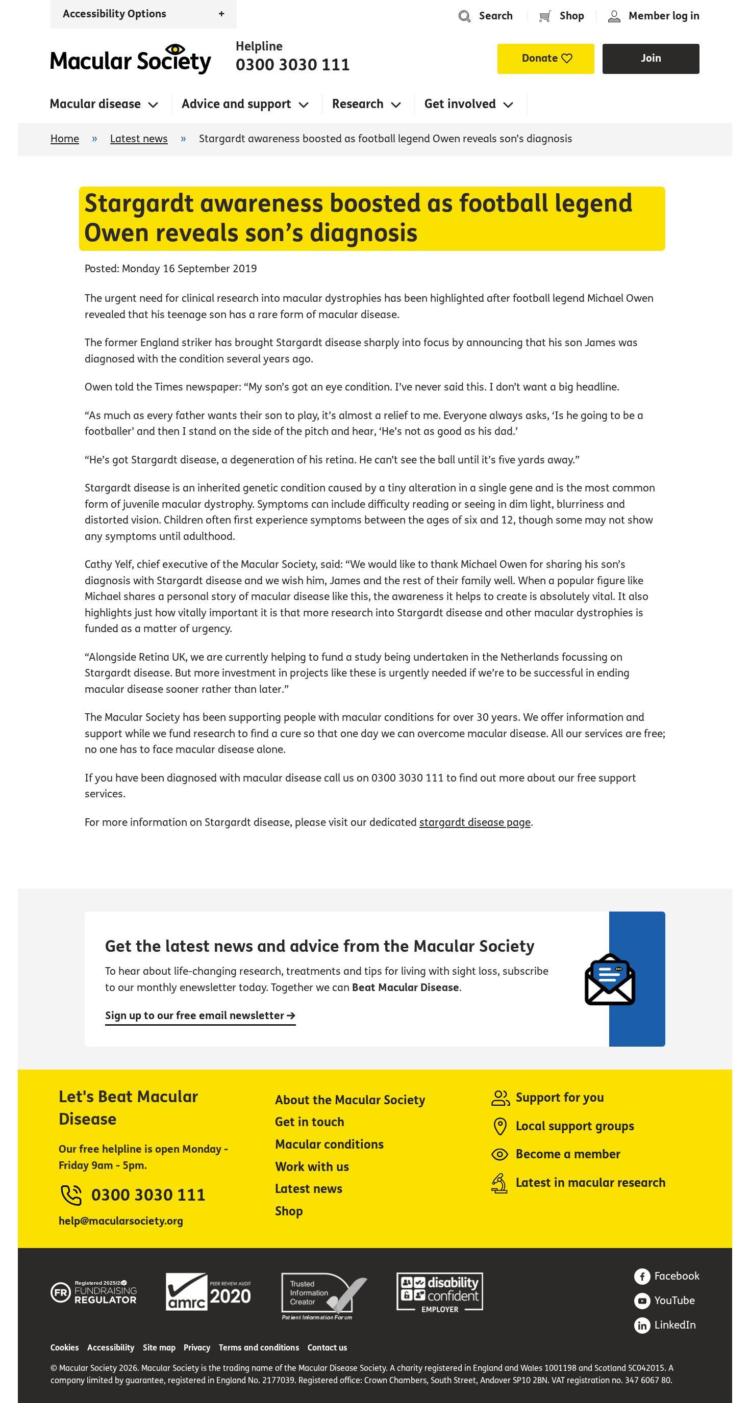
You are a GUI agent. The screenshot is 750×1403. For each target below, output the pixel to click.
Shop (572, 16)
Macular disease (95, 104)
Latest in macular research (591, 1183)
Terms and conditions (259, 1348)
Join (651, 58)
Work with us (312, 1167)
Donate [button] (540, 58)
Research (358, 104)
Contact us (327, 1348)
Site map (159, 1348)
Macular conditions (329, 1144)
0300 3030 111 (293, 65)
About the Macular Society (350, 1100)
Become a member (568, 1154)
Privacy (197, 1348)
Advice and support (236, 104)
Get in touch (309, 1122)
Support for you (560, 1097)
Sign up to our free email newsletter (196, 1015)
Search (496, 16)
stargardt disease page (475, 822)
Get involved (460, 104)
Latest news (139, 139)
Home (131, 59)
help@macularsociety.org (121, 1221)
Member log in (664, 16)
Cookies (65, 1348)
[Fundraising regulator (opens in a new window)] (94, 1290)
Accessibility (111, 1348)
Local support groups (575, 1126)
